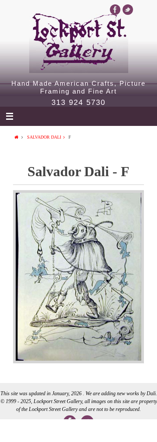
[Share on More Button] (141, 430)
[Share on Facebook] (15, 430)
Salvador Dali (44, 137)
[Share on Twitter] (47, 430)
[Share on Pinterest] (110, 430)
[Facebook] (115, 9)
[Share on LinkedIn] (78, 430)
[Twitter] (128, 9)
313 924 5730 (78, 103)
